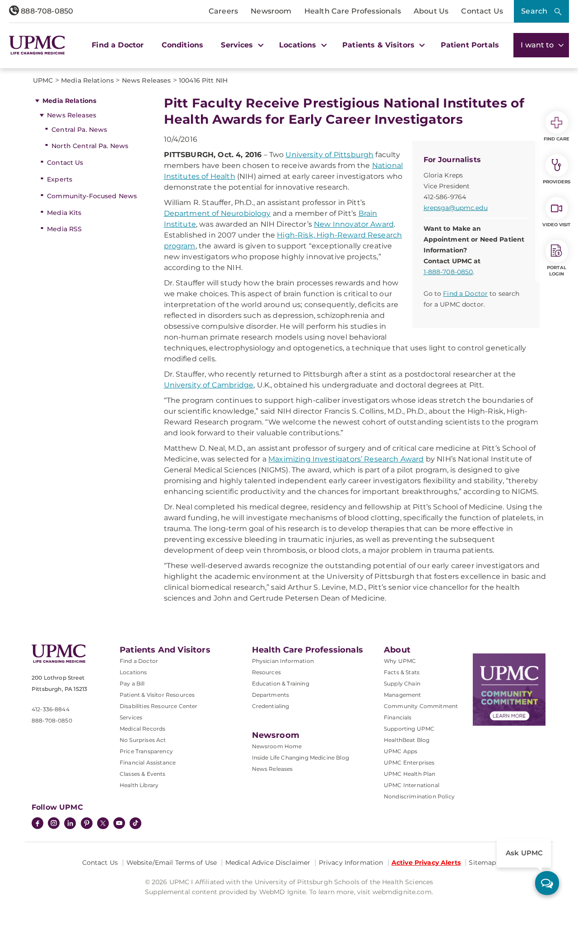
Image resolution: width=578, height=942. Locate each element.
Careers (223, 11)
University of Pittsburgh (329, 154)
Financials (398, 717)
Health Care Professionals (352, 11)
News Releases (71, 115)
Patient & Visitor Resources (157, 694)
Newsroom (271, 11)
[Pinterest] (87, 824)
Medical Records (142, 728)
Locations (133, 672)
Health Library (139, 785)
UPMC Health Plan (410, 773)
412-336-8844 (51, 709)
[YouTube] (119, 824)
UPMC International (411, 785)
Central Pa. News (79, 130)
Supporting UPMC (409, 728)
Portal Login (556, 271)
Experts (59, 179)
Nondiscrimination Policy (419, 796)
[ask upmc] (547, 883)
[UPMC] (37, 45)
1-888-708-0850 (448, 272)
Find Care (557, 139)
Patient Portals (470, 45)
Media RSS (64, 229)
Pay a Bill (132, 683)
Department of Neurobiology (217, 213)
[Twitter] (103, 823)
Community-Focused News (92, 196)
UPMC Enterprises (409, 762)
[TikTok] (135, 823)
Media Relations (69, 101)
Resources (266, 672)
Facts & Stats (402, 672)
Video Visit (556, 225)
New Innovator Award (354, 224)
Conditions (183, 45)
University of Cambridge (209, 385)
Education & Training (280, 683)
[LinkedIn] (70, 824)
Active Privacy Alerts (426, 862)
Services (131, 717)
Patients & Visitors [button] (379, 45)
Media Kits (64, 213)
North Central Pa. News (89, 146)
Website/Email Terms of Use (171, 862)
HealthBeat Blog (406, 740)
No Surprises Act (143, 740)
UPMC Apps (400, 751)
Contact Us (482, 11)
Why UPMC (400, 661)
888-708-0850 (46, 11)
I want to (538, 45)
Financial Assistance (148, 762)
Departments (270, 694)
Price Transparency (146, 751)
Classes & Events (143, 773)
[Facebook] (37, 824)
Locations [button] (299, 45)
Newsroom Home (277, 746)
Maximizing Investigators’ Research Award (346, 459)
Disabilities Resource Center (158, 706)
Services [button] (238, 45)
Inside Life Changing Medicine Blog (300, 757)
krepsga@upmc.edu (456, 208)
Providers (556, 182)
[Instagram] (54, 824)
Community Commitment (421, 706)
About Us (431, 11)
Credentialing (270, 706)
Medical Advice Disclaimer (268, 862)
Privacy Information (351, 862)
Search (534, 11)
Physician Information (283, 661)
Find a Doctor (118, 45)
